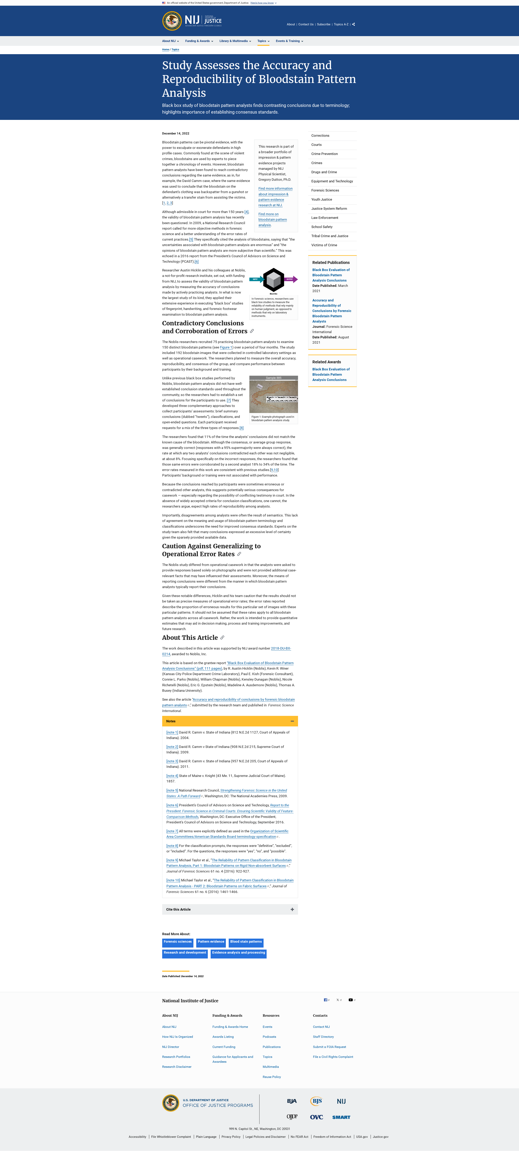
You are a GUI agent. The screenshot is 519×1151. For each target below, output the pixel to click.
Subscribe (323, 24)
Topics (175, 49)
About (291, 24)
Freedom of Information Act (332, 1137)
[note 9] (172, 860)
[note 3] (172, 761)
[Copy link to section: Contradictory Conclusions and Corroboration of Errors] (251, 331)
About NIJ (169, 1027)
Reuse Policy (272, 1077)
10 (276, 470)
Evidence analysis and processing (238, 952)
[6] (197, 261)
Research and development (185, 952)
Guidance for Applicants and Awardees (232, 1059)
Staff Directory (323, 1037)
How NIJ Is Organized (177, 1037)
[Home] (203, 20)
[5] (191, 239)
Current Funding (223, 1047)
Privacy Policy (231, 1137)
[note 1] (172, 732)
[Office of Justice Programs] (172, 21)
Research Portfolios (176, 1057)
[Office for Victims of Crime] (316, 1120)
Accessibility (137, 1137)
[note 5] (172, 790)
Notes (171, 721)
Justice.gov (380, 1137)
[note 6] (172, 805)
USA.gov (362, 1137)
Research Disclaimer (176, 1067)
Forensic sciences (178, 941)
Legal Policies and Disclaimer (266, 1137)
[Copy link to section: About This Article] (221, 637)
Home (165, 49)
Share (356, 27)
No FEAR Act (299, 1137)
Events (267, 1027)
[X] (340, 1002)
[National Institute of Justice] (341, 1104)
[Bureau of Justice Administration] (292, 1104)
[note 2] (172, 747)
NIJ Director (170, 1047)
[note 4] (172, 776)
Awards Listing (223, 1037)
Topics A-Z (341, 24)
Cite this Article (178, 909)
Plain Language (206, 1137)
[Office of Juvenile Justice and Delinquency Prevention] (292, 1120)
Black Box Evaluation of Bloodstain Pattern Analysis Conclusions (331, 275)
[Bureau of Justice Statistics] (316, 1106)
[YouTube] (352, 1002)
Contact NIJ (321, 1027)
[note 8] (172, 846)
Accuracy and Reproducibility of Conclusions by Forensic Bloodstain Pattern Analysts (331, 310)
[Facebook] (328, 1002)
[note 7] (172, 831)
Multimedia (271, 1067)
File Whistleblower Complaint (171, 1137)
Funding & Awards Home (230, 1027)
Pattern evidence (211, 941)
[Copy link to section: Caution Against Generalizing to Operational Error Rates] (238, 554)
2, (168, 203)
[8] (242, 428)
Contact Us (306, 24)
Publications (272, 1047)
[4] (246, 212)
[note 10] (173, 880)
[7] (229, 400)
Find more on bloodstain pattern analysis (272, 219)
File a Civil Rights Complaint (333, 1057)
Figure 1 (226, 347)
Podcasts (269, 1037)
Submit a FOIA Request (329, 1047)
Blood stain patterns (246, 941)
